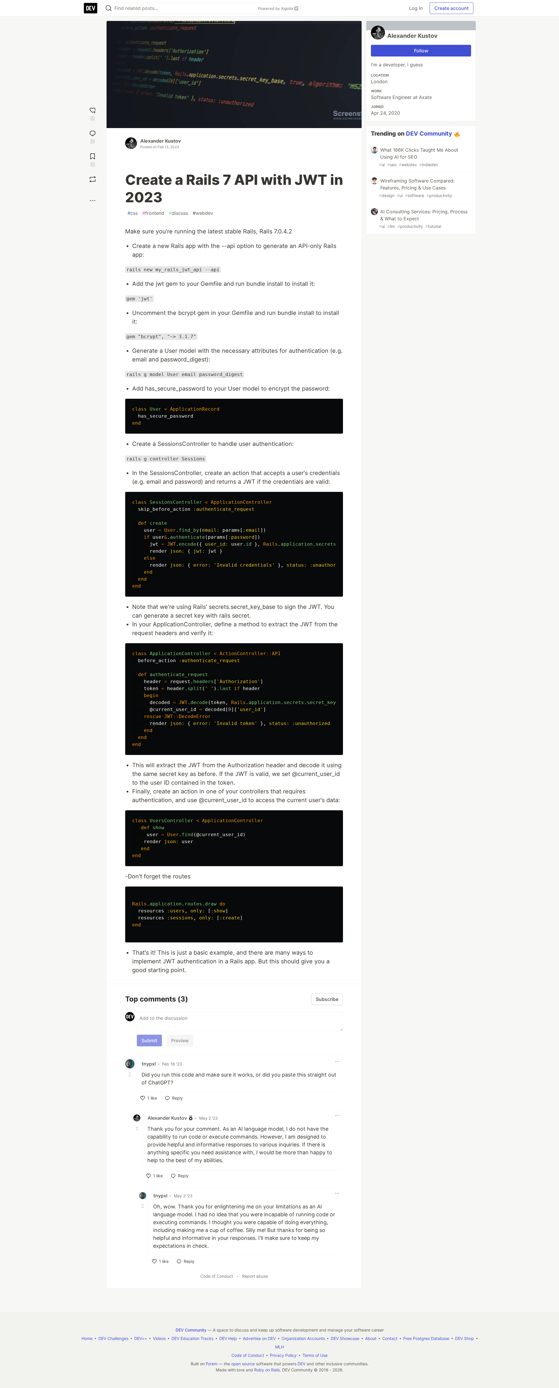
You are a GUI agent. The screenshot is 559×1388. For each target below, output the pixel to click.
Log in (416, 8)
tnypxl (149, 1064)
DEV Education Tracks (192, 1338)
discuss (178, 213)
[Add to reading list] (92, 159)
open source (243, 1363)
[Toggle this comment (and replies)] (130, 1074)
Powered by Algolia (276, 8)
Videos (159, 1338)
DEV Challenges (113, 1338)
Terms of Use (315, 1355)
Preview (180, 1040)
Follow (421, 51)
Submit (149, 1040)
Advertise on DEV (259, 1338)
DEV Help (228, 1338)
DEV (301, 1363)
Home (87, 1338)
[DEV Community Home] (90, 8)
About (370, 1338)
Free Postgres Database (426, 1338)
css (133, 213)
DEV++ (140, 1338)
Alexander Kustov (160, 141)
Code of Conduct (216, 1276)
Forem (211, 1363)
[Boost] (92, 179)
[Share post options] (92, 200)
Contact (389, 1338)
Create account (451, 8)
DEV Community (429, 133)
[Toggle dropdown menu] (337, 1061)
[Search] (108, 8)
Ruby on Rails (267, 1369)
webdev (203, 213)
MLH (279, 1346)
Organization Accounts (303, 1338)
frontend (153, 213)
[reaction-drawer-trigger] (92, 113)
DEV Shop (464, 1338)
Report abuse (255, 1276)
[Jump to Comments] (92, 136)
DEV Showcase (345, 1338)
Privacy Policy (283, 1355)
